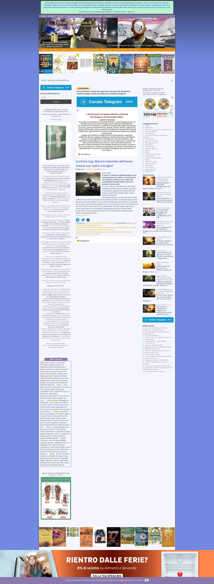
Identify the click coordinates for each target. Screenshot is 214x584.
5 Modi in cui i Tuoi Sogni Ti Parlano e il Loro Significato (157, 338)
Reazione (86, 232)
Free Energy (149, 133)
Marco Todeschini (120, 50)
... (56, 230)
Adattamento (85, 225)
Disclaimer (108, 16)
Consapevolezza (103, 227)
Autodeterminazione (90, 227)
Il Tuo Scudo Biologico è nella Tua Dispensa (155, 363)
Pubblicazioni (149, 156)
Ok (147, 580)
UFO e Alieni (149, 167)
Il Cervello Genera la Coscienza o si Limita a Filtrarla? (156, 333)
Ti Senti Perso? (150, 343)
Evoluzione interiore (95, 230)
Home (43, 16)
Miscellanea (149, 145)
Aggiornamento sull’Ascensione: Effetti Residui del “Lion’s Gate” (157, 348)
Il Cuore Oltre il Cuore (152, 354)
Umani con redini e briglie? (94, 166)
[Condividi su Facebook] (87, 221)
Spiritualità (148, 165)
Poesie (147, 150)
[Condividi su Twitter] (82, 221)
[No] (211, 580)
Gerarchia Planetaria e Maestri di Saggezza (155, 136)
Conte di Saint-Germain (91, 50)
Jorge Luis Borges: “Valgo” (154, 345)
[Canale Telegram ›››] (107, 106)
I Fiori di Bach (149, 139)
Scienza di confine (151, 162)
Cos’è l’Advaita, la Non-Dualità (155, 341)
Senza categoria (150, 164)
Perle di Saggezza (151, 148)
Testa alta (122, 232)
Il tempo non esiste (151, 141)
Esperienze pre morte (49, 50)
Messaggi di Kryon (151, 143)
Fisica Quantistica (151, 131)
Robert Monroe (106, 50)
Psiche (147, 152)
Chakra (147, 126)
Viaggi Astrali (149, 171)
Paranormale (149, 146)
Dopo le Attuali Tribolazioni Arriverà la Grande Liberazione (157, 357)
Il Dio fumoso (133, 50)
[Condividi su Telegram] (78, 221)
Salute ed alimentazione (153, 158)
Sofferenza (115, 232)
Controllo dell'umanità (117, 227)
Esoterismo (149, 128)
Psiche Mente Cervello (152, 154)
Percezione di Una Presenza (154, 371)
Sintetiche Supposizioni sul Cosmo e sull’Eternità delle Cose (156, 351)
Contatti (60, 16)
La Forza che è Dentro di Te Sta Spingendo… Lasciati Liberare (155, 329)
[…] (162, 188)
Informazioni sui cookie (94, 16)
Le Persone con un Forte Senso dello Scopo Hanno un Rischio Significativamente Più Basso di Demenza (158, 368)
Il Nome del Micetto (152, 335)
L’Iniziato (76, 50)
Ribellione (93, 232)
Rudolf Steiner (65, 50)
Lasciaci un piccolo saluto (74, 16)
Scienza (147, 160)
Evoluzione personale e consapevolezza (99, 223)
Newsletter (52, 16)
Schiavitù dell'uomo (104, 232)
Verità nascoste (150, 169)
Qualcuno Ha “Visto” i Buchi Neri (156, 360)
